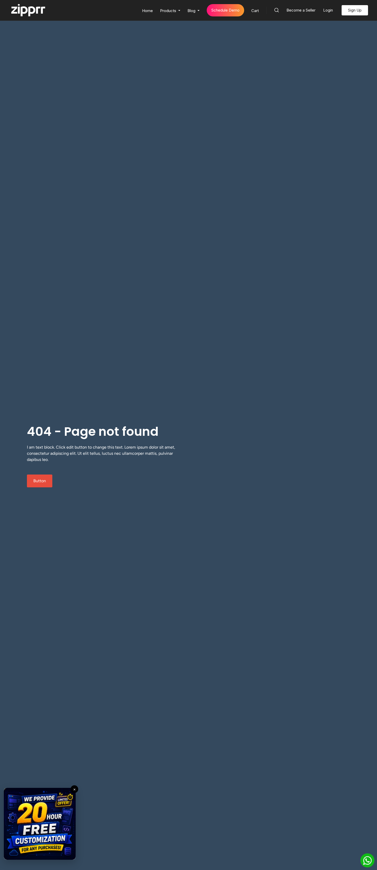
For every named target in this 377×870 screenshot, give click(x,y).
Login (328, 10)
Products (168, 10)
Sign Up (355, 10)
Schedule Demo (225, 10)
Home (147, 10)
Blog (191, 10)
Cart (255, 10)
